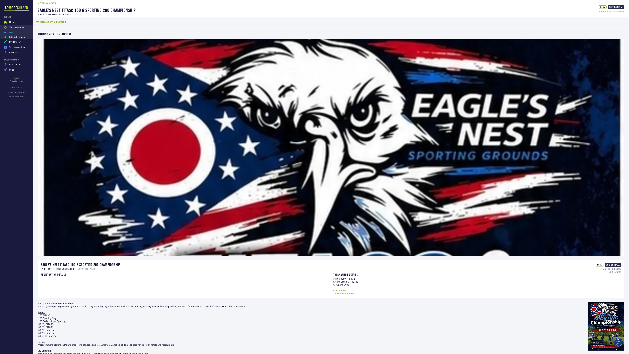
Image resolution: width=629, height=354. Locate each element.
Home (10, 22)
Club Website (340, 290)
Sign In (16, 78)
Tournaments (14, 27)
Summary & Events (53, 22)
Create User (16, 81)
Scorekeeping (14, 47)
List (11, 32)
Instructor (12, 64)
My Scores (12, 41)
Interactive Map (17, 37)
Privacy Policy (16, 96)
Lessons (11, 52)
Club (9, 69)
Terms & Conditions (16, 92)
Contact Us (16, 87)
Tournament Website (344, 293)
